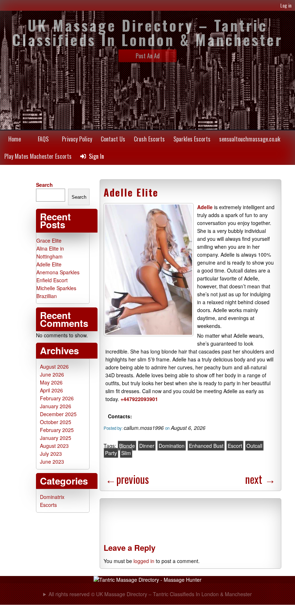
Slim (126, 452)
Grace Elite (49, 240)
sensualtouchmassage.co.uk (249, 139)
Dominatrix (52, 496)
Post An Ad (148, 55)
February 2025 (57, 429)
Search (44, 184)
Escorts (48, 504)
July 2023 (51, 453)
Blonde (127, 445)
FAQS (43, 139)
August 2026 (54, 366)
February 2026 (57, 398)
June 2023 (52, 461)
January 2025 (55, 437)
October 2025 (55, 422)
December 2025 (58, 414)
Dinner (146, 445)
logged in (143, 560)
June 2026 (52, 374)
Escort (235, 445)
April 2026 (51, 390)
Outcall (254, 445)
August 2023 (54, 445)
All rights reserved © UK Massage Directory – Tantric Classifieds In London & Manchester (150, 594)
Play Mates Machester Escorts (38, 156)
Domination (172, 445)
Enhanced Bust (206, 445)
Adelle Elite (131, 192)
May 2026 (51, 382)
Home (14, 139)
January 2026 (55, 406)
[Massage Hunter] (147, 579)
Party (111, 452)
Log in (285, 5)
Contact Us (113, 139)
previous (127, 479)
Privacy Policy (77, 139)
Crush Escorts (149, 139)
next (260, 479)
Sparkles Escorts (191, 139)
